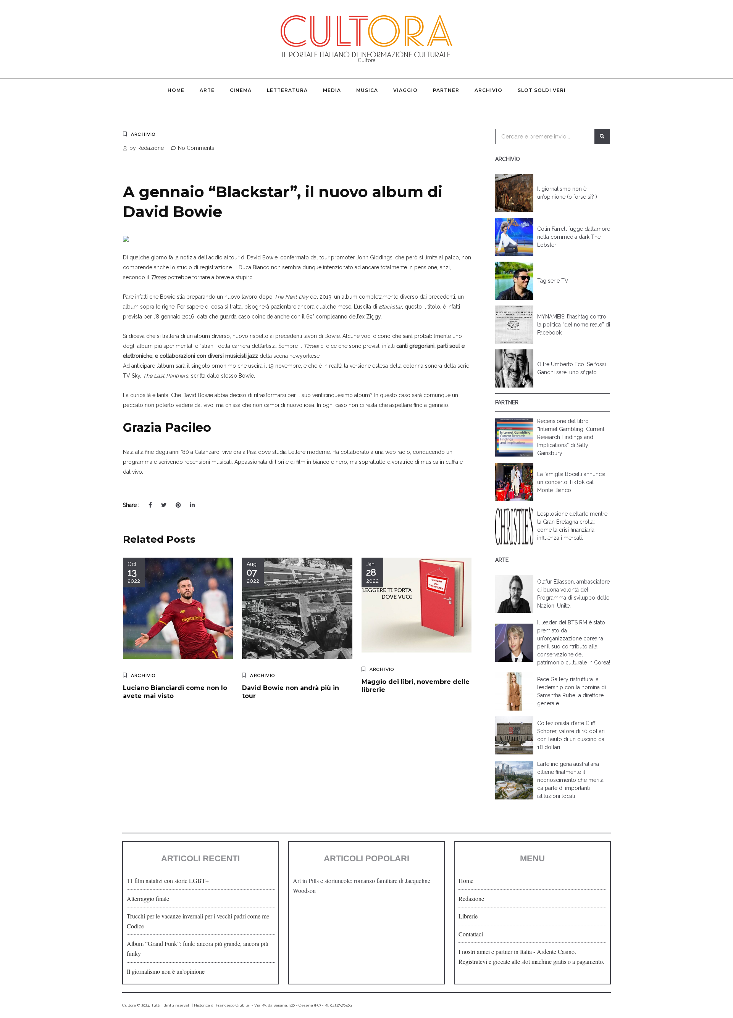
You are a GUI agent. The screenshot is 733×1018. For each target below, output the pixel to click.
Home (176, 90)
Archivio (488, 90)
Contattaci (471, 934)
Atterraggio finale (148, 898)
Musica (367, 90)
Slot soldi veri (542, 90)
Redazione (471, 898)
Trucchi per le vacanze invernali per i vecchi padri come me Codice (198, 921)
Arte (207, 90)
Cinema (241, 90)
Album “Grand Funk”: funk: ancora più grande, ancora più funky (197, 948)
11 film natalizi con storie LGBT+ (168, 880)
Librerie (468, 916)
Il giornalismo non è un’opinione (166, 971)
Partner (446, 90)
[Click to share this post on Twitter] (163, 505)
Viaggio (405, 90)
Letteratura (287, 90)
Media (332, 90)
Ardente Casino (556, 951)
